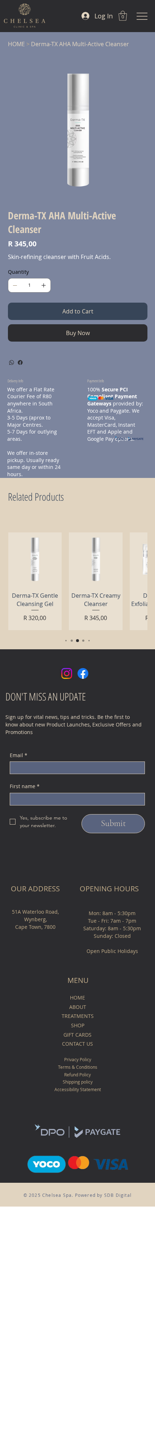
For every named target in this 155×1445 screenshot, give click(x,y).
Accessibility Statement (77, 1089)
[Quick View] (35, 559)
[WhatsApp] (11, 362)
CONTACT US (77, 1043)
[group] (77, 581)
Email (18, 755)
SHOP (77, 1025)
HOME (77, 997)
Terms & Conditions (77, 1067)
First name (25, 786)
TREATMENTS (78, 1016)
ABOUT (77, 1006)
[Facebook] (20, 362)
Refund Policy (77, 1074)
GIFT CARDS (77, 1034)
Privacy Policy (77, 1059)
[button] (123, 16)
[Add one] (43, 285)
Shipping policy (78, 1082)
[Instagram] (66, 673)
